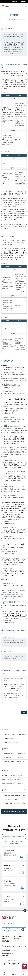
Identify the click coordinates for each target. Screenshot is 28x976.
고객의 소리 (17, 941)
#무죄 (16, 843)
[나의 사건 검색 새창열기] (4, 963)
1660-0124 (23, 1)
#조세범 (12, 843)
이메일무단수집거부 (6, 941)
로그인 (7, 1)
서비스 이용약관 (5, 936)
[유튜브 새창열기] (18, 963)
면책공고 (4, 938)
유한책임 (16, 938)
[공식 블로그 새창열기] (9, 963)
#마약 (16, 841)
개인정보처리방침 (18, 936)
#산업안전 (7, 841)
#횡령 (12, 841)
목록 (24, 712)
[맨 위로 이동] (24, 910)
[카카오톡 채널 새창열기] (14, 963)
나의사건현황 (14, 1)
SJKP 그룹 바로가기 (8, 924)
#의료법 (21, 841)
